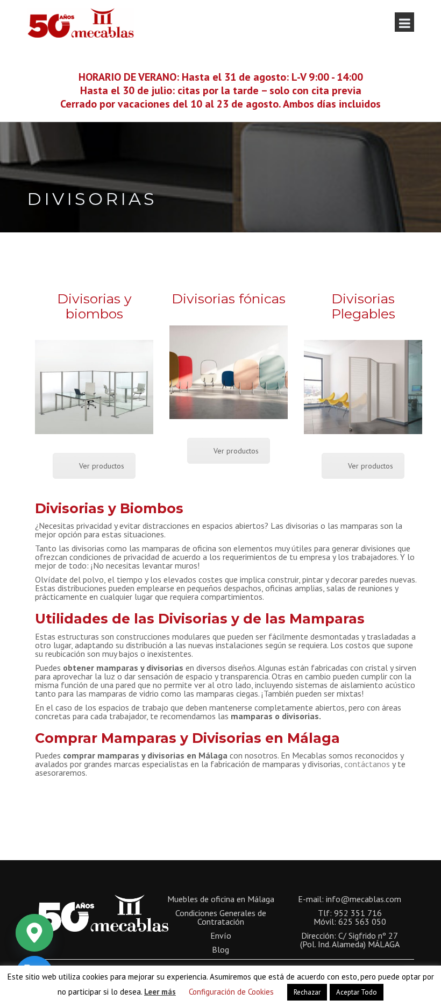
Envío (220, 935)
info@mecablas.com (363, 898)
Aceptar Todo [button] (356, 992)
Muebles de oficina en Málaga (220, 898)
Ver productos (101, 466)
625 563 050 (362, 921)
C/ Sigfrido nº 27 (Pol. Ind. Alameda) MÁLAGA (350, 939)
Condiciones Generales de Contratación (220, 917)
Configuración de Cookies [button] (231, 992)
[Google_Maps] (34, 933)
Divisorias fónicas (229, 298)
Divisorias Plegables (363, 306)
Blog (220, 949)
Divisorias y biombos (94, 306)
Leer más (160, 992)
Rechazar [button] (307, 992)
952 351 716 (358, 912)
